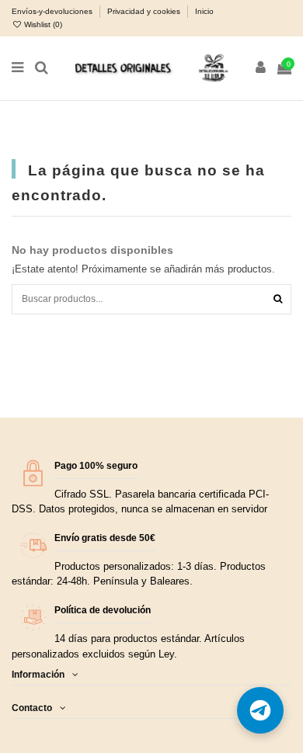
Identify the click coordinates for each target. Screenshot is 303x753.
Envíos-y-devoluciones (53, 11)
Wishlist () (42, 24)
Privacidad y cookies (145, 11)
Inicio (204, 11)
